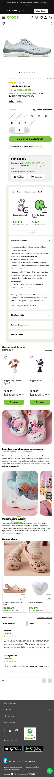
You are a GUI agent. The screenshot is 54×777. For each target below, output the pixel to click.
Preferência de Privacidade (13, 767)
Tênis (40, 79)
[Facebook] (4, 730)
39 (39, 116)
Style (32, 79)
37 (25, 116)
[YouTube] (16, 731)
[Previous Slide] (1, 380)
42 (18, 123)
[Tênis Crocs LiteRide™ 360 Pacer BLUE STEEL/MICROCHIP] (19, 102)
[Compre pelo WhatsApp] (50, 771)
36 (18, 116)
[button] (46, 17)
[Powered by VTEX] (14, 774)
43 (25, 123)
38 (32, 116)
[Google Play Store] (33, 749)
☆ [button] (7, 636)
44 (32, 123)
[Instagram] (10, 730)
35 (11, 116)
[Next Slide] (53, 380)
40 (46, 116)
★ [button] (5, 636)
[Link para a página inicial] (11, 79)
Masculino (21, 79)
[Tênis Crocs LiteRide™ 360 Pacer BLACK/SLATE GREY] (12, 102)
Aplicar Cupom (41, 11)
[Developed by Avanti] (31, 774)
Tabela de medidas (44, 109)
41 (12, 123)
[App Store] (13, 749)
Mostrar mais (44, 647)
